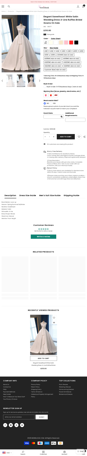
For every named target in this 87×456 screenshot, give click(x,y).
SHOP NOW (53, 2)
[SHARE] (83, 136)
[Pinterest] (16, 425)
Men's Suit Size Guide (50, 195)
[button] (2, 80)
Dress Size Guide (27, 195)
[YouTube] (22, 425)
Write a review (43, 236)
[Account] (78, 6)
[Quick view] (54, 323)
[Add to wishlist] (54, 318)
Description (10, 195)
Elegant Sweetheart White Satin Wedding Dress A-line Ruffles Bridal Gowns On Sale (43, 364)
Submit (41, 417)
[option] (21, 43)
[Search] (9, 6)
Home (4, 11)
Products (11, 11)
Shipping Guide (71, 195)
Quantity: (47, 132)
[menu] (3, 6)
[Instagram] (11, 425)
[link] (79, 136)
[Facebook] (5, 425)
